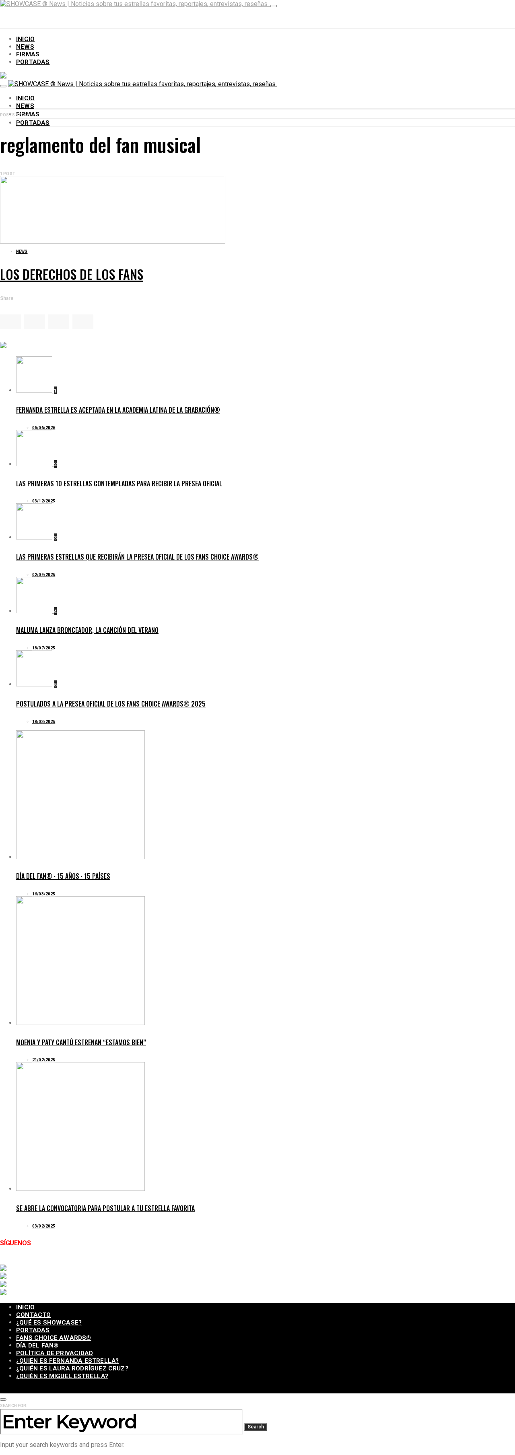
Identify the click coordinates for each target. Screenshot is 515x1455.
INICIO (25, 39)
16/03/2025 (43, 894)
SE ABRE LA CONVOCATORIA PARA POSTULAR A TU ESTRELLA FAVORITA (105, 1208)
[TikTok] (93, 1260)
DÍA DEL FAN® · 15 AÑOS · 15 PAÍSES (63, 876)
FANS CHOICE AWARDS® (53, 1337)
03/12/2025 (43, 501)
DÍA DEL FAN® (37, 1345)
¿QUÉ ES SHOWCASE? (49, 1322)
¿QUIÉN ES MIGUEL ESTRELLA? (62, 1376)
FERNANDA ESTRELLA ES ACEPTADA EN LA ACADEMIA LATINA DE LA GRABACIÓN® (118, 410)
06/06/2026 (43, 428)
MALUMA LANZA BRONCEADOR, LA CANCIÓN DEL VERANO (87, 630)
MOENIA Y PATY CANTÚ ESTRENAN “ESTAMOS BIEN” (81, 1042)
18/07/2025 (43, 648)
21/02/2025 (43, 1060)
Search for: (13, 1405)
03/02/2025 (43, 1226)
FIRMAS (27, 54)
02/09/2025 (43, 574)
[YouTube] (72, 1260)
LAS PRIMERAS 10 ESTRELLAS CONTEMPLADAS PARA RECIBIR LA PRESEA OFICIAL (119, 483)
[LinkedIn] (114, 1260)
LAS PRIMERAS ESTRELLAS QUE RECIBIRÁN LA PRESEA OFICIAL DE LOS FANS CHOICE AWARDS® (137, 557)
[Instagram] (51, 1260)
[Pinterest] (135, 1260)
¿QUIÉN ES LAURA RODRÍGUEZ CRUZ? (72, 1368)
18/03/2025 (43, 721)
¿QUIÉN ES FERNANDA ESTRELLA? (67, 1360)
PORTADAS (33, 62)
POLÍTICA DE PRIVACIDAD (54, 1353)
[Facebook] (9, 1260)
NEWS (25, 46)
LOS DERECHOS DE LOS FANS (71, 274)
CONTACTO (33, 1315)
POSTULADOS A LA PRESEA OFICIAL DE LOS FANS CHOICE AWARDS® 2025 (111, 704)
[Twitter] (30, 1260)
